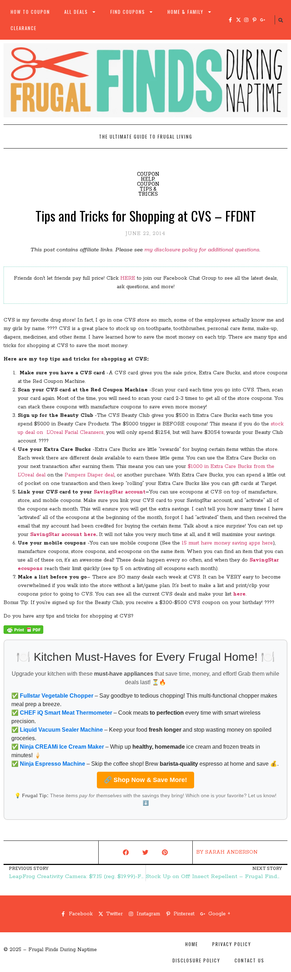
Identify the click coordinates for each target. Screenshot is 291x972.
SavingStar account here (63, 534)
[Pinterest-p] (254, 20)
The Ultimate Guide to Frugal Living (145, 136)
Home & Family (186, 11)
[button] (280, 20)
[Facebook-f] (230, 20)
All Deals (76, 11)
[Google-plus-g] (263, 20)
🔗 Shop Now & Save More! (145, 779)
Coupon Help (148, 176)
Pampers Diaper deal (89, 475)
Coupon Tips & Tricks (148, 188)
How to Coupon (30, 11)
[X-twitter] (238, 20)
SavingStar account (120, 492)
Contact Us (249, 960)
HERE (127, 278)
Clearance (24, 28)
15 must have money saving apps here (227, 543)
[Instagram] (246, 20)
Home (191, 944)
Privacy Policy (231, 944)
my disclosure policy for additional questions (201, 249)
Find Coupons (127, 11)
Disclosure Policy (196, 960)
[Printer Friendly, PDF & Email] (23, 632)
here (239, 594)
